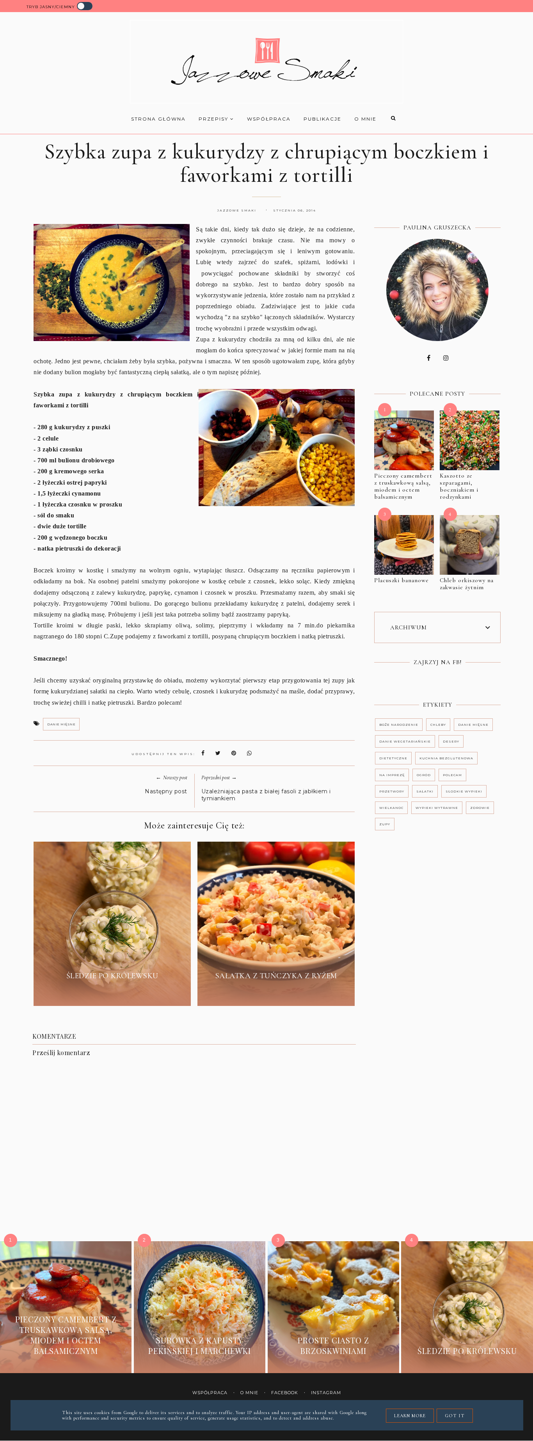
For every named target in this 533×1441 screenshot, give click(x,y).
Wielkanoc (391, 808)
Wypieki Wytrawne (437, 808)
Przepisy (214, 119)
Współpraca (269, 119)
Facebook (284, 1392)
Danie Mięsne (61, 724)
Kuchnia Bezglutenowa (446, 758)
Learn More (410, 1415)
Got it (455, 1415)
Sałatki (425, 791)
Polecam (452, 775)
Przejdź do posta (112, 994)
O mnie (365, 119)
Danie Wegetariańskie (405, 741)
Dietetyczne (393, 758)
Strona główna (158, 119)
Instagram (326, 1392)
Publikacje (322, 119)
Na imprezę (392, 775)
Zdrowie (480, 808)
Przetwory (391, 791)
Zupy (384, 824)
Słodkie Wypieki (464, 791)
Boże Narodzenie (398, 725)
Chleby (438, 725)
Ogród (424, 775)
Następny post (166, 791)
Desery (451, 741)
